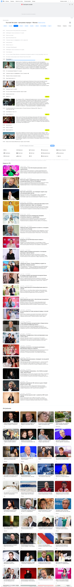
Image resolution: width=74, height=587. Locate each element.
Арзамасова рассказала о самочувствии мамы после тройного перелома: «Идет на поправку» (34, 204)
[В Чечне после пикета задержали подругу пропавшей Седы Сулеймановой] (46, 419)
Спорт (70, 25)
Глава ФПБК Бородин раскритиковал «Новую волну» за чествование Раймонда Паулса (34, 324)
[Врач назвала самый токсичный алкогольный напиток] (11, 524)
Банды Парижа (9, 114)
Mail (1, 586)
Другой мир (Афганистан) (11, 37)
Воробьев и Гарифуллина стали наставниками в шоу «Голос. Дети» (34, 335)
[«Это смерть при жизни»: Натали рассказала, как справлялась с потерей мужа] (11, 472)
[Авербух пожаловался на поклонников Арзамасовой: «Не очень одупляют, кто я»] (28, 437)
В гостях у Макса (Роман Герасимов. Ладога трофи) (16, 91)
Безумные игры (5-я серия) (11, 89)
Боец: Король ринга (10, 78)
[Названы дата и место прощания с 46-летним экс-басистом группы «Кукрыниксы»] (46, 472)
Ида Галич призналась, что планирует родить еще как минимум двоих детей (33, 192)
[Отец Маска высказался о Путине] (46, 576)
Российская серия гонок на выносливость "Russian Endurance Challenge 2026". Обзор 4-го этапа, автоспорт (24, 109)
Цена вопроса (9, 125)
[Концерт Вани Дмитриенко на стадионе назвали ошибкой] (11, 437)
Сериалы (65, 25)
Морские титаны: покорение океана (13, 75)
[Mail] (1, 1)
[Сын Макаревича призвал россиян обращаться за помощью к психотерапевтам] (11, 576)
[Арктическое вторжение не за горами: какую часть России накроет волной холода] (28, 489)
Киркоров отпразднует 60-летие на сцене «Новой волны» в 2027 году (33, 383)
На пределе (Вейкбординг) (11, 47)
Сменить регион (41, 22)
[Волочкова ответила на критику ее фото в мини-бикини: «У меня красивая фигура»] (46, 489)
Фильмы (59, 25)
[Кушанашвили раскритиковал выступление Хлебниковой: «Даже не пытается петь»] (11, 506)
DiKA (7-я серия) (9, 127)
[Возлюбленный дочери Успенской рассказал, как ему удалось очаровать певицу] (28, 472)
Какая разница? (9, 42)
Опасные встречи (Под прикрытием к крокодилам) (16, 30)
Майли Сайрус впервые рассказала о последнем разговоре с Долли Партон (33, 252)
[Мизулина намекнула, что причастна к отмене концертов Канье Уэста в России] (63, 472)
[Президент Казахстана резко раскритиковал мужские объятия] (63, 506)
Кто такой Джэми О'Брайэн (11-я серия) (14, 70)
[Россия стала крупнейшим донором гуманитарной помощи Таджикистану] (46, 541)
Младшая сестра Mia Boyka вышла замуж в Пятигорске (31, 240)
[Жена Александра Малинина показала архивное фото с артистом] (28, 524)
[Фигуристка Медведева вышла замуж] (46, 454)
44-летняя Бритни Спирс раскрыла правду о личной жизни (34, 312)
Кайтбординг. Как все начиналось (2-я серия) (15, 49)
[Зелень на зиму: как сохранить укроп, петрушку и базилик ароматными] (63, 419)
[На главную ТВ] (3, 1)
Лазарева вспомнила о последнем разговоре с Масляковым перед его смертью (32, 347)
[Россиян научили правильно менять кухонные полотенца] (63, 541)
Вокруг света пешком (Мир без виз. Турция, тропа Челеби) (18, 141)
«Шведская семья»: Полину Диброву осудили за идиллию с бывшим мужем (33, 264)
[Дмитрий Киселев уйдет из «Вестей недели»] (28, 454)
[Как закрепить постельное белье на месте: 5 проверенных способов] (11, 489)
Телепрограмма (5, 20)
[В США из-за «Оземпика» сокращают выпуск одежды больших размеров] (63, 524)
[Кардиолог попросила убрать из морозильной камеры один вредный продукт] (11, 454)
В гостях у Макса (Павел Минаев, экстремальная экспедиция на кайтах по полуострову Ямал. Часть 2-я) (27, 54)
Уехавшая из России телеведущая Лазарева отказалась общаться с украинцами (32, 216)
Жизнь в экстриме (9, 35)
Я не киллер (8, 59)
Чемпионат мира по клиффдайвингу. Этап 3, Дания (16, 40)
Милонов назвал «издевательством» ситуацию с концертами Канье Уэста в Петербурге (33, 180)
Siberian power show (10, 94)
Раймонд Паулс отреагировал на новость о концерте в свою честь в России (34, 228)
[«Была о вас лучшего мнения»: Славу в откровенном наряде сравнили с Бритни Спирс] (63, 576)
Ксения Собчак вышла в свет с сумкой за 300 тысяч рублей (34, 395)
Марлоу (7, 96)
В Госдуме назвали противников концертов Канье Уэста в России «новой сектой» (33, 276)
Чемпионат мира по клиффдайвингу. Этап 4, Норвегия (17, 73)
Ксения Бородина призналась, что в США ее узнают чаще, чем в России (34, 371)
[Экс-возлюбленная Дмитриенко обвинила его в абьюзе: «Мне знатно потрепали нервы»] (63, 454)
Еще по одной (9, 129)
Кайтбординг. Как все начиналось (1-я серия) (15, 32)
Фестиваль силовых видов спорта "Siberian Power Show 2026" (18, 56)
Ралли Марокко (9, 52)
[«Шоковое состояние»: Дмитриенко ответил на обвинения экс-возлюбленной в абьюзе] (11, 558)
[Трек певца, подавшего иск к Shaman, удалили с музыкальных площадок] (63, 437)
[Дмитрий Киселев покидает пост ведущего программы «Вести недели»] (28, 419)
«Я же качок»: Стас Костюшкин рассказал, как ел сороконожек (33, 168)
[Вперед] (72, 4)
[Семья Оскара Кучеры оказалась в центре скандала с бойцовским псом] (11, 419)
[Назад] (70, 4)
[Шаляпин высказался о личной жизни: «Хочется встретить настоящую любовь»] (46, 506)
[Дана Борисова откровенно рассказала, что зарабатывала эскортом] (63, 558)
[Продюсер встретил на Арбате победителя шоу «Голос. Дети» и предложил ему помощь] (63, 489)
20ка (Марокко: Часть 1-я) (11, 111)
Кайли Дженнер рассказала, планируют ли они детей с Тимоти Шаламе (34, 359)
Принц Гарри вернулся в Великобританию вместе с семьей (34, 288)
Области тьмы (9, 44)
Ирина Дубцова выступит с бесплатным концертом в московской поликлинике (34, 300)
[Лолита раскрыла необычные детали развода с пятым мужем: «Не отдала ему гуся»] (28, 576)
